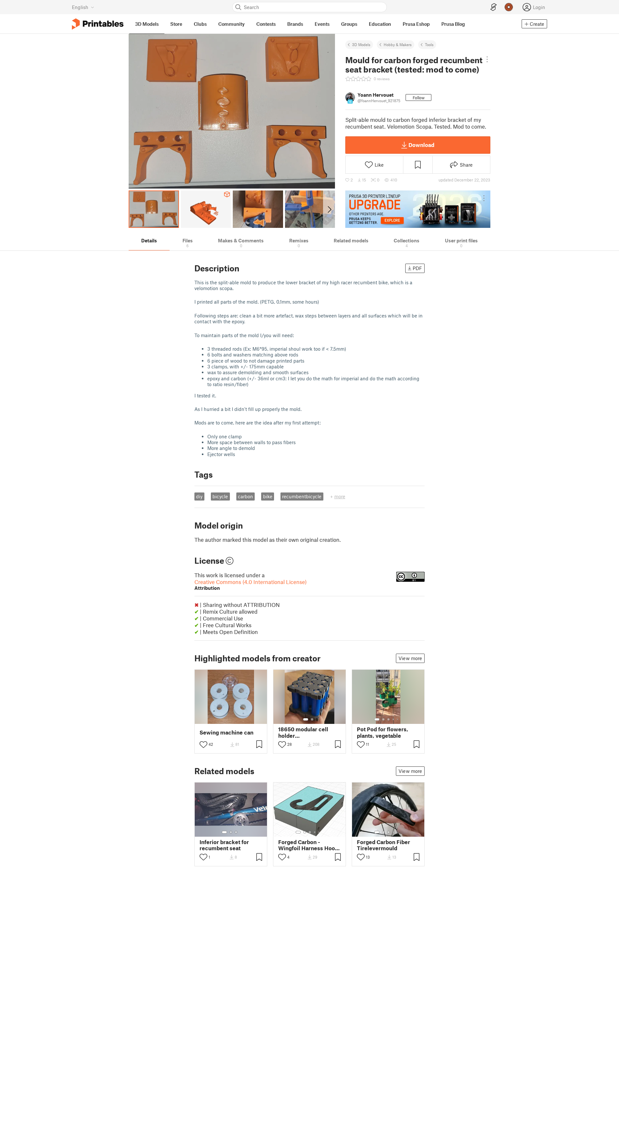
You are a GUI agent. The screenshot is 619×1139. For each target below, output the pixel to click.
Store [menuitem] (176, 24)
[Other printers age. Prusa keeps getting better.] (417, 209)
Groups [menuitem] (349, 24)
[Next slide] (329, 209)
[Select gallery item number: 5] (398, 719)
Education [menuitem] (380, 24)
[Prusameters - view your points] (509, 7)
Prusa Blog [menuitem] (453, 24)
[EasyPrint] (493, 7)
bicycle (220, 496)
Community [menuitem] (231, 24)
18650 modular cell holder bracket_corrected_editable (309, 732)
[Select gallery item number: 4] (393, 719)
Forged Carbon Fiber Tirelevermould (383, 845)
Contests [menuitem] (266, 24)
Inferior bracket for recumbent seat (224, 845)
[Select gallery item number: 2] (312, 719)
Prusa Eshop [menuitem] (416, 24)
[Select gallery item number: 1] (305, 719)
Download (421, 144)
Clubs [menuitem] (200, 24)
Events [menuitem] (322, 24)
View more (410, 658)
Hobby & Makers (398, 44)
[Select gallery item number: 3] (388, 719)
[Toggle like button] (203, 744)
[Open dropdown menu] (487, 59)
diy (199, 496)
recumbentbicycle (301, 496)
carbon (245, 496)
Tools (429, 44)
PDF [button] (417, 268)
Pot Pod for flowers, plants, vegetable (382, 732)
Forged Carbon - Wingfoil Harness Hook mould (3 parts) (308, 845)
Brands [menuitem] (295, 24)
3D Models (361, 44)
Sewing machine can (226, 732)
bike (267, 496)
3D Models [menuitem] (147, 24)
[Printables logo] (97, 24)
